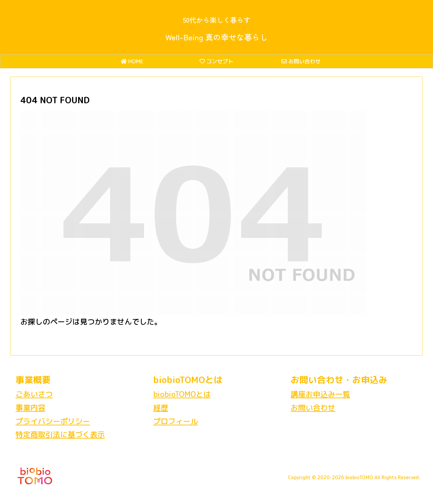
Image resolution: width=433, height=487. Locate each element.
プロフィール (175, 421)
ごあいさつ (34, 394)
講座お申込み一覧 (320, 394)
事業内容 (30, 407)
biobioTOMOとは (182, 394)
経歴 (160, 407)
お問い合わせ (313, 407)
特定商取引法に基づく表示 (60, 434)
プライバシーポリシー (53, 421)
